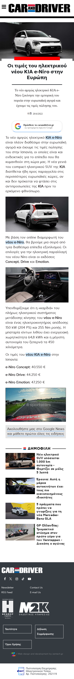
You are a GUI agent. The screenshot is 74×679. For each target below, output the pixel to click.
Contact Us (36, 587)
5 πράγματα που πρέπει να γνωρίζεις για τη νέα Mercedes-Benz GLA (49, 512)
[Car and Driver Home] (23, 570)
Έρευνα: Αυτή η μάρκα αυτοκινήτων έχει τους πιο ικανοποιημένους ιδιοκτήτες (49, 488)
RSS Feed (6, 592)
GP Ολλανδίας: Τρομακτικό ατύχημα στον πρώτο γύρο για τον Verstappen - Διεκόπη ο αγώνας (50, 535)
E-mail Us (35, 592)
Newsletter (7, 587)
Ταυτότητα (11, 629)
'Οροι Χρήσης (13, 644)
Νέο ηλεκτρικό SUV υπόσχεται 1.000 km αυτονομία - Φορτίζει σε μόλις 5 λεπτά (50, 464)
